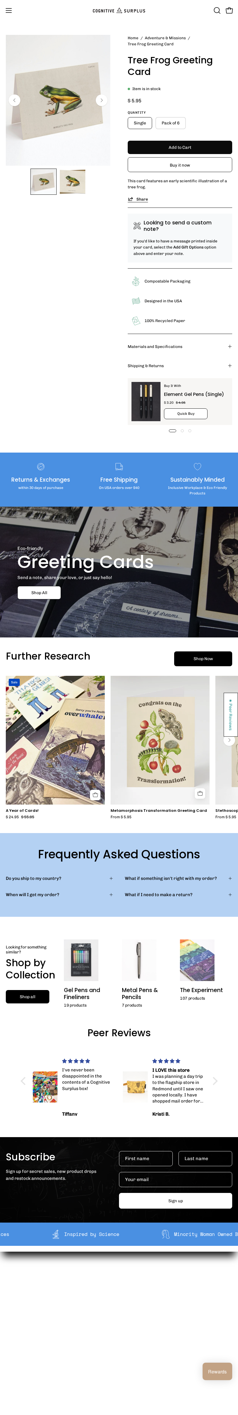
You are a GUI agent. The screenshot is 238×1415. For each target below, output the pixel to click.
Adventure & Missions (165, 37)
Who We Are (137, 1275)
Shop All (39, 592)
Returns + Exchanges (28, 1339)
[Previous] (14, 100)
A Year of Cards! (22, 811)
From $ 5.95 (121, 817)
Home (133, 37)
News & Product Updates (150, 1311)
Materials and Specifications (155, 346)
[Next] (101, 100)
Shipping (15, 1330)
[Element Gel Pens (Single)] (146, 401)
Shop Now (203, 658)
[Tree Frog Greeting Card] (43, 182)
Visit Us (13, 1366)
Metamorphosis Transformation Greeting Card (159, 811)
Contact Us (17, 1357)
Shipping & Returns (146, 365)
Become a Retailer (144, 1293)
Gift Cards (16, 1348)
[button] (216, 10)
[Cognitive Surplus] (119, 10)
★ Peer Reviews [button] (231, 714)
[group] (119, 747)
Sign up (175, 1200)
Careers (133, 1302)
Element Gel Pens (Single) (194, 394)
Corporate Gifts (141, 1284)
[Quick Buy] (200, 793)
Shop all (27, 996)
